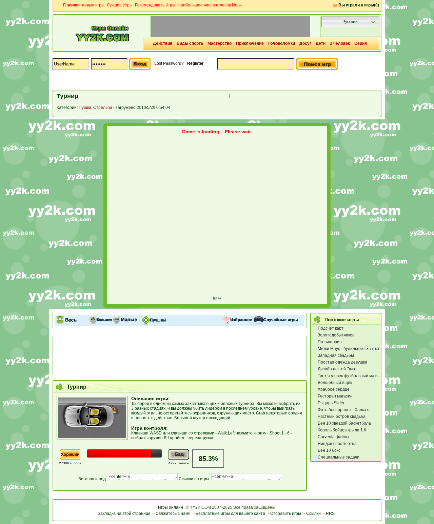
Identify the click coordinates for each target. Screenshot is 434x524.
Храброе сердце (334, 389)
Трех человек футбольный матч (348, 375)
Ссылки (313, 513)
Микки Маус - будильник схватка (348, 348)
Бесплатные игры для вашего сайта (230, 513)
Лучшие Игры (120, 5)
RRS (330, 513)
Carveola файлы (333, 436)
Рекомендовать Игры (155, 5)
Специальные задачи (338, 457)
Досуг (305, 43)
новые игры (93, 5)
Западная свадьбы (336, 355)
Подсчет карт (330, 328)
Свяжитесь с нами (173, 513)
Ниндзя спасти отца (337, 443)
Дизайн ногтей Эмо (336, 369)
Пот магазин (330, 341)
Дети (321, 43)
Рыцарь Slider (331, 403)
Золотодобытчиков (336, 335)
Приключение (250, 43)
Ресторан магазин (335, 396)
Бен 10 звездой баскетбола (344, 423)
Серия (360, 43)
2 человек (340, 43)
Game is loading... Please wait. (217, 131)
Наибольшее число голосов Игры (210, 5)
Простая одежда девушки (342, 362)
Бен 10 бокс (329, 450)
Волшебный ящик (335, 382)
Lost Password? (169, 63)
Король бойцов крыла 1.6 (342, 430)
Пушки (85, 107)
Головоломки (281, 43)
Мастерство (220, 43)
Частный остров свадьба (342, 416)
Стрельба (102, 107)
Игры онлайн (170, 507)
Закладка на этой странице (124, 513)
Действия (162, 43)
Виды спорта (190, 43)
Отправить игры (285, 513)
